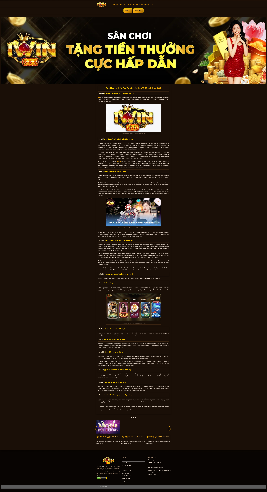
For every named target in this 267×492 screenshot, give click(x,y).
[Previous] (96, 429)
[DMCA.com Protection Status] (102, 478)
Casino (141, 4)
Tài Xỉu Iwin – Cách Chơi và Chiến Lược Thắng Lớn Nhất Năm (158, 437)
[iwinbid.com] (104, 4)
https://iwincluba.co (157, 462)
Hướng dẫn (146, 4)
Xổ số (125, 4)
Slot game (135, 4)
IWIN (114, 4)
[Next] (169, 429)
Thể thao (130, 4)
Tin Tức (152, 4)
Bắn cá (117, 4)
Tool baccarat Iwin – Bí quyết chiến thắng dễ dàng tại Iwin (133, 437)
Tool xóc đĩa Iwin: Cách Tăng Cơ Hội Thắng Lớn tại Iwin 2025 (108, 437)
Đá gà (121, 4)
